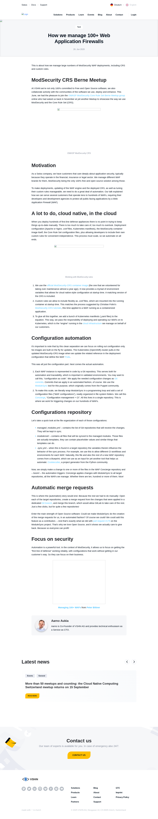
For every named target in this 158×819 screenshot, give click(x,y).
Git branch (47, 503)
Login (133, 15)
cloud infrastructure (92, 323)
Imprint (119, 792)
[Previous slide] (127, 661)
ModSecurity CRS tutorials (48, 308)
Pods (67, 357)
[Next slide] (133, 661)
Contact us (79, 755)
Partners (75, 802)
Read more (32, 696)
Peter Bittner (93, 607)
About (109, 15)
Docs (33, 5)
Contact (119, 15)
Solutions (57, 15)
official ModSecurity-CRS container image (67, 285)
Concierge (40, 397)
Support (43, 5)
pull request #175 (101, 521)
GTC (118, 788)
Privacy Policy (122, 797)
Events (91, 15)
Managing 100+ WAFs (69, 607)
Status (24, 5)
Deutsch (118, 5)
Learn (81, 15)
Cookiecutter (54, 462)
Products (70, 15)
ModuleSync (41, 386)
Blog (100, 15)
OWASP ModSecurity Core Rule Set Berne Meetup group (96, 95)
